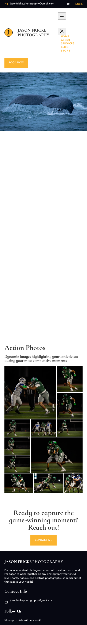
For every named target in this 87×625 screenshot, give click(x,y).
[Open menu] (62, 16)
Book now (16, 62)
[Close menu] (62, 31)
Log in (79, 4)
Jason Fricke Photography (33, 33)
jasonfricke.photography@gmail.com (32, 3)
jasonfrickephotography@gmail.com (31, 600)
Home (65, 36)
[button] (30, 392)
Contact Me (43, 540)
